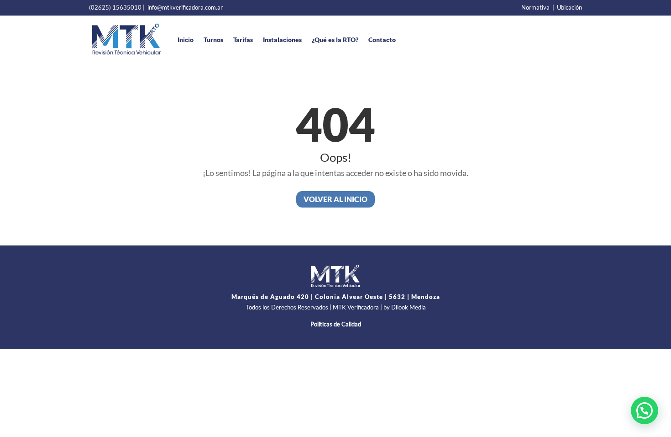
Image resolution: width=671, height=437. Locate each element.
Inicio (186, 39)
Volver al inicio (335, 199)
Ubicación (569, 7)
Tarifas (243, 39)
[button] (644, 410)
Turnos (213, 39)
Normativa (535, 7)
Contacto (382, 39)
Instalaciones (282, 39)
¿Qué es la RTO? (335, 39)
